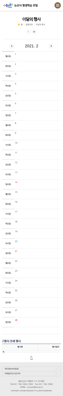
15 (16, 192)
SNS (28, 31)
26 (16, 300)
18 (16, 221)
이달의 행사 (40, 25)
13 (16, 172)
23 (16, 271)
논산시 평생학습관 (22, 5)
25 (16, 290)
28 (16, 320)
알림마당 (29, 25)
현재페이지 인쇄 (34, 31)
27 (16, 310)
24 (16, 281)
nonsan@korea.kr (35, 387)
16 (16, 202)
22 (16, 261)
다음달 (51, 46)
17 (16, 212)
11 (16, 153)
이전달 (12, 46)
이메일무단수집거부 (12, 373)
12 (16, 162)
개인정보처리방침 (12, 369)
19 (16, 231)
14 (16, 182)
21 (16, 251)
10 (16, 143)
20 (16, 241)
